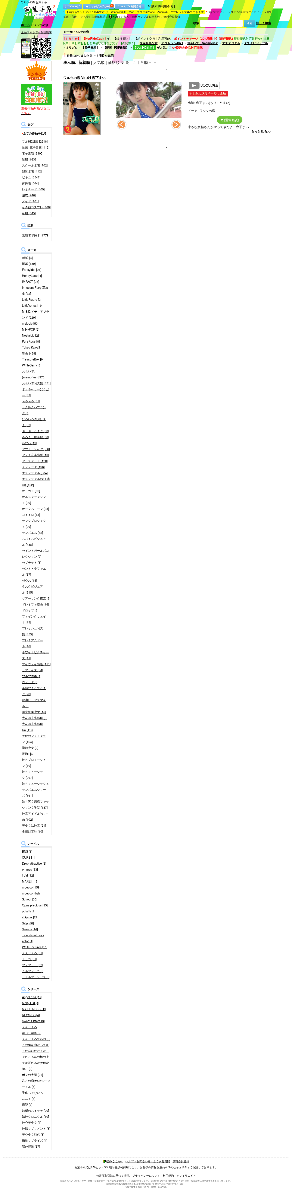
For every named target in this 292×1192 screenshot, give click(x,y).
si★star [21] (30, 917)
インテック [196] (33, 467)
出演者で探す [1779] (35, 235)
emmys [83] (30, 869)
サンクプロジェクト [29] (34, 523)
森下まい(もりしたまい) (213, 102)
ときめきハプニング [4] (34, 410)
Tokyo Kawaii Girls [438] (31, 350)
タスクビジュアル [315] (32, 589)
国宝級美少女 (149, 43)
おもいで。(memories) (202, 43)
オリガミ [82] (31, 491)
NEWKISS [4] (31, 1015)
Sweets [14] (30, 929)
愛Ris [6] (28, 753)
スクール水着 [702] (35, 165)
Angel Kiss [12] (32, 997)
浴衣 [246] (29, 195)
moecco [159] (31, 887)
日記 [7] (27, 1104)
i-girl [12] (28, 875)
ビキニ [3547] (31, 177)
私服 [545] (29, 213)
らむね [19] (29, 443)
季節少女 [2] (30, 748)
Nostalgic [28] (31, 335)
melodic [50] (30, 323)
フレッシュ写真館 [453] (32, 631)
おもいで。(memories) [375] (33, 374)
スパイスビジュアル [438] (34, 541)
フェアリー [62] (32, 965)
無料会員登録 (172, 17)
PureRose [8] (31, 341)
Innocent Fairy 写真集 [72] (35, 290)
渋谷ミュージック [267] (32, 774)
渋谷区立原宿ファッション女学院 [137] (35, 804)
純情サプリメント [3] (36, 1128)
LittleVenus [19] (32, 305)
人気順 (99, 62)
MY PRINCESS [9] (34, 1009)
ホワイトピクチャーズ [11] (35, 655)
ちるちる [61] (31, 401)
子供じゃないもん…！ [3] (32, 1095)
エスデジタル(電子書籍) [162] (36, 482)
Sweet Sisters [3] (33, 1021)
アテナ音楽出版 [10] (35, 455)
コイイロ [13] (31, 514)
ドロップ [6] (30, 610)
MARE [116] (30, 881)
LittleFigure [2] (31, 299)
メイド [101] (30, 201)
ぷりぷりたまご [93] (35, 431)
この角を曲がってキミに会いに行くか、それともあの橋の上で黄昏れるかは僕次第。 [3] (35, 1057)
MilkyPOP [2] (30, 329)
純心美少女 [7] (31, 1122)
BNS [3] (27, 851)
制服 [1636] (29, 159)
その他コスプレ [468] (36, 207)
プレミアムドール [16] (32, 643)
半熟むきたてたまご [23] (34, 691)
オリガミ (72, 47)
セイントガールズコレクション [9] (35, 553)
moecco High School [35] (31, 896)
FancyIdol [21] (31, 269)
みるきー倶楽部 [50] (35, 437)
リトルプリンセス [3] (36, 977)
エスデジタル (231, 43)
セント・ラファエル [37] (34, 571)
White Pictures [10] (34, 947)
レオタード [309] (33, 189)
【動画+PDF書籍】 (116, 47)
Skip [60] (28, 923)
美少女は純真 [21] (34, 825)
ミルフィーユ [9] (33, 971)
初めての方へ (120, 17)
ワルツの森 (207, 110)
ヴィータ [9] (30, 682)
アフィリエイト (186, 1175)
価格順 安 (116, 62)
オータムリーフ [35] (35, 508)
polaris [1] (28, 911)
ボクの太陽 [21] (32, 1074)
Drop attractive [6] (34, 863)
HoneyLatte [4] (32, 275)
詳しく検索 (263, 23)
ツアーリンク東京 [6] (36, 598)
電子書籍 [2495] (32, 153)
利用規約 (168, 1175)
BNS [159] (29, 263)
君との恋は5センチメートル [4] (36, 1083)
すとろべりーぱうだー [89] (35, 392)
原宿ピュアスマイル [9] (34, 703)
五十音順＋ (142, 62)
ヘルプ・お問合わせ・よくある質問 (147, 1161)
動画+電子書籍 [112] (35, 147)
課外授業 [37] (31, 1146)
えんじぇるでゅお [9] (36, 1039)
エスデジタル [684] (35, 473)
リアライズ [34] (32, 670)
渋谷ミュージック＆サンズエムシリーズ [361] (35, 789)
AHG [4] (27, 257)
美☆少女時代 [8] (33, 1134)
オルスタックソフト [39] (34, 500)
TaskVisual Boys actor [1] (33, 938)
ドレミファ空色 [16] (35, 604)
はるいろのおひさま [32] (34, 422)
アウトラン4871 (172, 43)
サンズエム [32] (32, 532)
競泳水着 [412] (32, 171)
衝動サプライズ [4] (34, 1140)
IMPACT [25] (30, 281)
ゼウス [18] (29, 580)
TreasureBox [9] (33, 359)
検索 (196, 23)
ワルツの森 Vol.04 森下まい (84, 77)
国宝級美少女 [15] (34, 712)
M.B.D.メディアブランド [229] (35, 314)
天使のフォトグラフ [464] (34, 739)
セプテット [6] (31, 562)
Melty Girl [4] (30, 1003)
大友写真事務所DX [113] (32, 727)
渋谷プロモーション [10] (34, 762)
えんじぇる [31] (32, 953)
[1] (31, 676)
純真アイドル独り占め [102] (35, 816)
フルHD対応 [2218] (35, 141)
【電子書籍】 (90, 47)
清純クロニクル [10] (35, 1116)
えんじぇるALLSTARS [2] (31, 1030)
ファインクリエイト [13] (34, 619)
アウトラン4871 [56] (36, 449)
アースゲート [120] (35, 461)
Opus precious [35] (35, 905)
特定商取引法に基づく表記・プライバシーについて (128, 1175)
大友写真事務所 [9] (34, 718)
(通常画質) (231, 120)
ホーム (25, 25)
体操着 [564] (30, 183)
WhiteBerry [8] (31, 365)
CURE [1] (28, 857)
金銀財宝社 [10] (32, 831)
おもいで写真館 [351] (36, 383)
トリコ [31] (29, 959)
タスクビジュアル (256, 43)
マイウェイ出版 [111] (36, 664)
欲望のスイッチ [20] (35, 1110)
